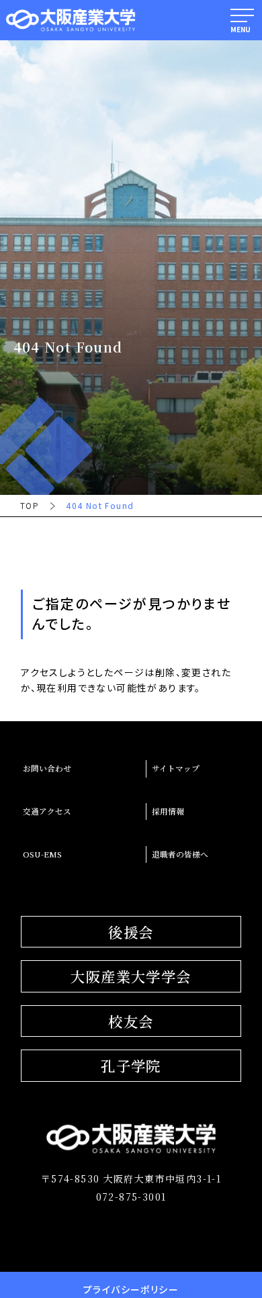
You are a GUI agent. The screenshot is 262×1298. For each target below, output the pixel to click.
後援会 (130, 931)
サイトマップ (176, 768)
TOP (29, 506)
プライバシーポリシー (131, 1289)
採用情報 (168, 811)
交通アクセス (47, 811)
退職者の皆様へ (180, 854)
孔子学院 (131, 1065)
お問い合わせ (47, 768)
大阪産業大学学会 (131, 976)
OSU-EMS (42, 854)
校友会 (130, 1021)
